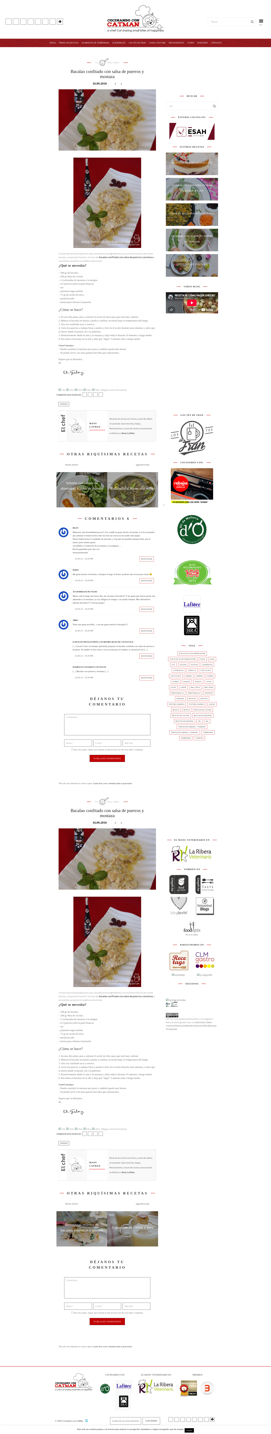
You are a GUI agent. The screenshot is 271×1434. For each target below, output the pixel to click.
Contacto (216, 43)
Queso (212, 704)
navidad (209, 693)
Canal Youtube (157, 43)
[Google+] (95, 395)
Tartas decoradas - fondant (184, 732)
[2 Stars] (70, 390)
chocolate (205, 670)
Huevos (186, 682)
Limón (183, 687)
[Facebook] (85, 395)
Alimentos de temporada (95, 43)
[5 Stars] (96, 390)
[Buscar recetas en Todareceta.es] (176, 1000)
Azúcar (183, 665)
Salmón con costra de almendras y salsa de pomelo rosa (82, 488)
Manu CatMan (128, 433)
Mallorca (195, 687)
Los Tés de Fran (137, 43)
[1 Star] (62, 390)
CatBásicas (207, 665)
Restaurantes (176, 43)
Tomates (199, 738)
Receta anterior (71, 464)
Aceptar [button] (189, 1430)
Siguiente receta (142, 464)
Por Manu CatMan (107, 62)
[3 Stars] (79, 390)
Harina (188, 676)
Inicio (53, 43)
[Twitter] (90, 395)
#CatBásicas (118, 43)
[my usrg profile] (204, 975)
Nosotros (202, 43)
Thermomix (208, 732)
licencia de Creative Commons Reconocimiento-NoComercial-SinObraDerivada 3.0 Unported (191, 1025)
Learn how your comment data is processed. (112, 783)
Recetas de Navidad (203, 715)
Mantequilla (177, 693)
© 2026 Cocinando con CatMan (69, 1421)
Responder (146, 559)
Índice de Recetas (68, 43)
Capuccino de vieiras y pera (132, 1227)
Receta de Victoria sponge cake (192, 163)
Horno (210, 676)
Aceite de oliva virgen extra (192, 653)
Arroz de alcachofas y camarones (192, 213)
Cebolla (192, 670)
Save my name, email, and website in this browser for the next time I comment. (108, 750)
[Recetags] (178, 960)
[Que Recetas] (178, 975)
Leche (209, 682)
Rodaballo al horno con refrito (132, 488)
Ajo (173, 665)
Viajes (190, 43)
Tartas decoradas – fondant (192, 727)
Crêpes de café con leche (192, 264)
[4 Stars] (87, 390)
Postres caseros (176, 704)
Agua (202, 659)
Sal (199, 721)
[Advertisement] (192, 70)
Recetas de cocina (202, 710)
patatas (192, 698)
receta (176, 710)
